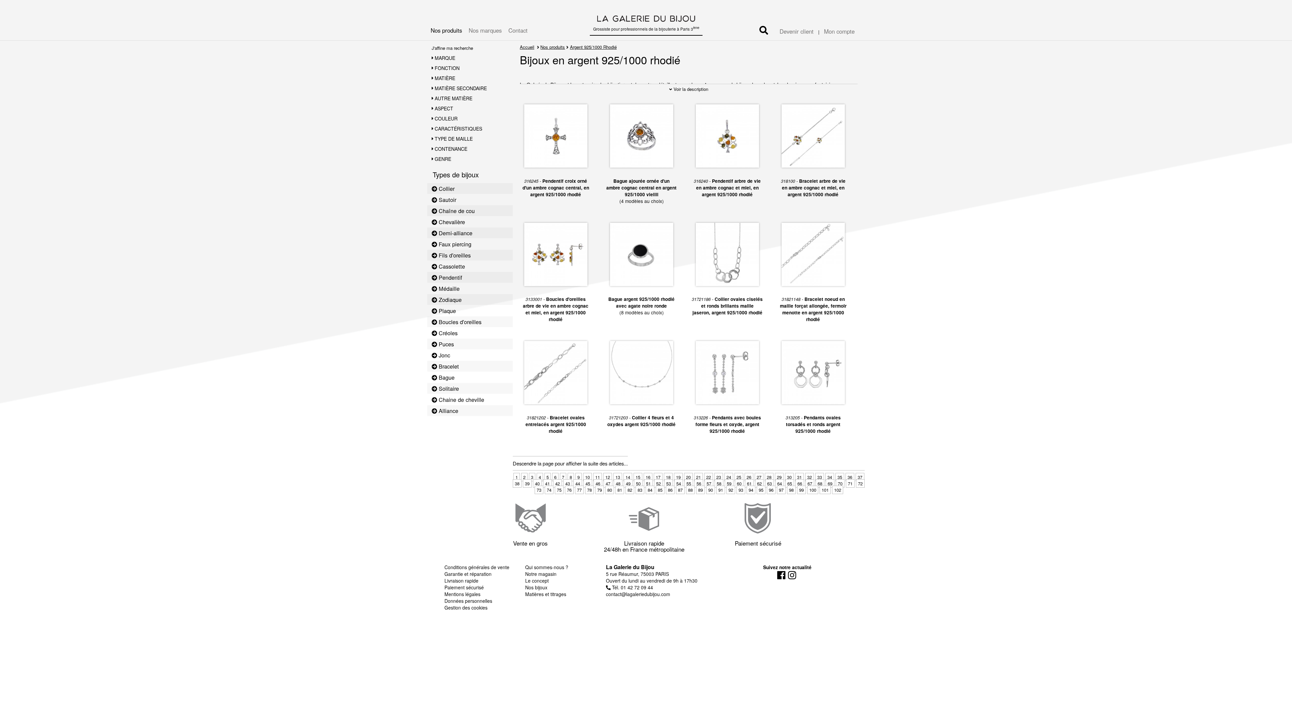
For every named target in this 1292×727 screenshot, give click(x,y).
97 (781, 490)
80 (609, 490)
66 (799, 483)
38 (517, 483)
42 (557, 483)
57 (709, 483)
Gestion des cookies (466, 607)
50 (638, 483)
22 (708, 477)
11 (597, 477)
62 (759, 483)
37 (860, 477)
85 (660, 490)
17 (658, 477)
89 (700, 490)
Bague (446, 377)
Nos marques (485, 30)
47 (608, 483)
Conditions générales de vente (476, 567)
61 (749, 483)
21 (698, 477)
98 (791, 490)
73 (539, 490)
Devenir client (797, 31)
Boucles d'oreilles (459, 322)
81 (619, 490)
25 (739, 477)
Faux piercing (454, 244)
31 (799, 477)
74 (549, 490)
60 (739, 483)
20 (688, 477)
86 (670, 490)
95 (761, 490)
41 (547, 483)
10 (587, 477)
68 (820, 483)
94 (751, 490)
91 (720, 490)
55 (688, 483)
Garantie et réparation (468, 573)
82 (629, 490)
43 (567, 483)
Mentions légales (462, 594)
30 (789, 477)
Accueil (527, 47)
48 (618, 483)
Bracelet (448, 366)
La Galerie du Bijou (630, 567)
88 (690, 490)
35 (839, 477)
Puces (445, 344)
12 (607, 477)
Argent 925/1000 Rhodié (593, 47)
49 (628, 483)
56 (698, 483)
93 (741, 490)
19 (678, 477)
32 (809, 477)
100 (812, 490)
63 (769, 483)
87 (680, 490)
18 (668, 477)
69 (830, 483)
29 (779, 477)
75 (559, 490)
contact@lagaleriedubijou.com (638, 594)
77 (579, 490)
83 (640, 490)
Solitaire (448, 388)
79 (599, 490)
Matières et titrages (545, 594)
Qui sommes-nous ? (546, 567)
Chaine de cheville (460, 399)
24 (728, 477)
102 (837, 490)
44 (577, 483)
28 (769, 477)
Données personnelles (468, 600)
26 (749, 477)
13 (617, 477)
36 (850, 477)
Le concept (537, 580)
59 (729, 483)
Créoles (447, 333)
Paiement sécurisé (464, 587)
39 (527, 483)
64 (779, 483)
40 (537, 483)
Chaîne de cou (456, 211)
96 (771, 490)
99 (801, 490)
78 (589, 490)
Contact (518, 30)
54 (678, 483)
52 (658, 483)
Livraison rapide (461, 580)
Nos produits (446, 30)
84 (650, 490)
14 (627, 477)
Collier (446, 188)
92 (730, 490)
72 (860, 483)
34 (829, 477)
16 (648, 477)
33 (819, 477)
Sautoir (446, 200)
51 (648, 483)
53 (668, 483)
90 (710, 490)
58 (719, 483)
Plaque (446, 311)
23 (718, 477)
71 (850, 483)
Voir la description (690, 89)
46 (598, 483)
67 (810, 483)
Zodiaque (449, 300)
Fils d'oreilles (454, 255)
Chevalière (451, 222)
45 (587, 483)
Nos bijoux (536, 587)
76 (569, 490)
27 (759, 477)
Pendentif (449, 277)
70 (840, 483)
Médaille (448, 288)
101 (825, 490)
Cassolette (451, 266)
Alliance (447, 411)
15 (638, 477)
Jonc (443, 355)
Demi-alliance (454, 233)
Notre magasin (541, 573)
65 (789, 483)
